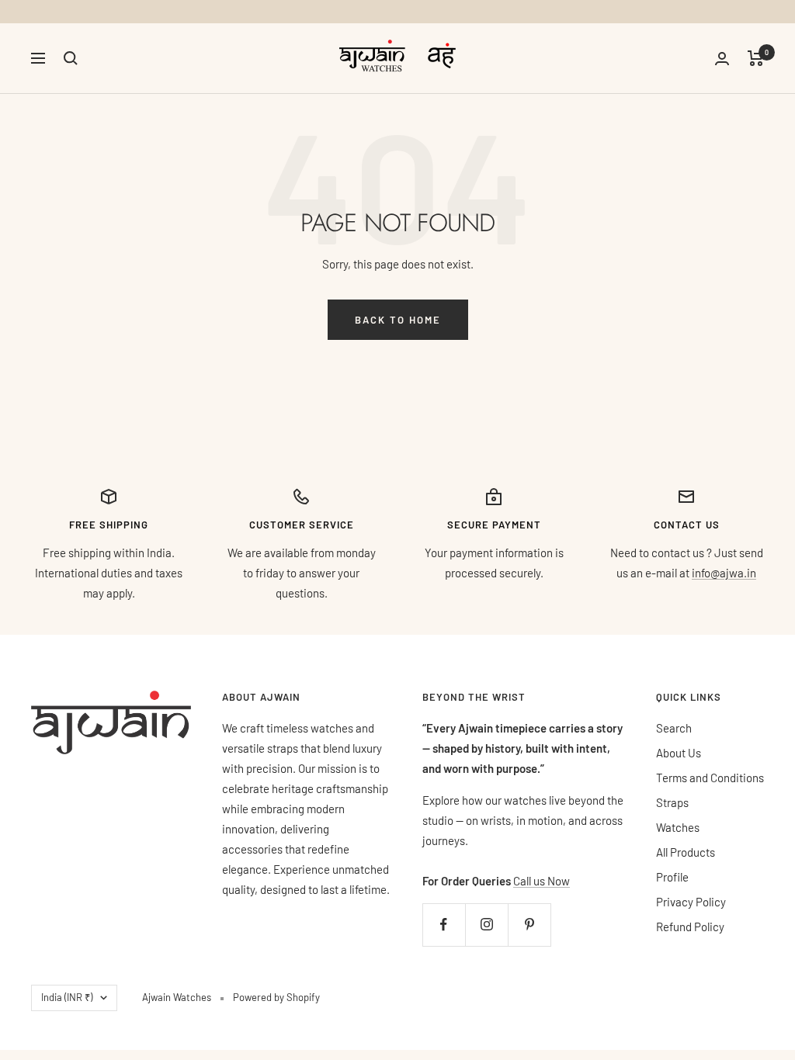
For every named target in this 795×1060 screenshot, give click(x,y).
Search (674, 728)
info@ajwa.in (724, 573)
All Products (685, 852)
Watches (678, 827)
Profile (672, 877)
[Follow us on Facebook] (443, 924)
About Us (678, 753)
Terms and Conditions (710, 778)
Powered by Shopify (276, 997)
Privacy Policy (691, 902)
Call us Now (541, 881)
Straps (672, 802)
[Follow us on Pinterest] (529, 924)
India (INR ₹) (66, 997)
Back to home (398, 319)
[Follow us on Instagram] (486, 924)
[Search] (71, 58)
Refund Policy (690, 927)
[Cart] (756, 58)
